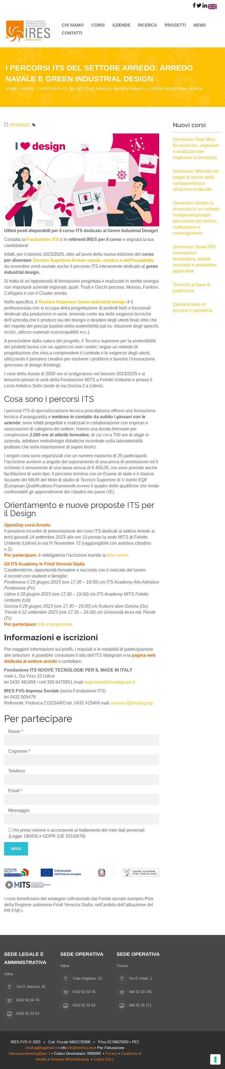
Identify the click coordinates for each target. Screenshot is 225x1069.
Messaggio (19, 810)
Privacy (111, 1053)
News (199, 25)
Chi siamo (73, 25)
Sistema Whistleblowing (70, 1059)
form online (118, 555)
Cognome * (19, 751)
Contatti (72, 33)
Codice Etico (104, 1059)
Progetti (175, 25)
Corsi (98, 25)
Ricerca (147, 25)
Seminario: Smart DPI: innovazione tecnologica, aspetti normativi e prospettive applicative (195, 258)
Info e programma (55, 624)
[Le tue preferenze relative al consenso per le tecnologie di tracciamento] (215, 1059)
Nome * (15, 731)
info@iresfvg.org (81, 1048)
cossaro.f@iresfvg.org (131, 703)
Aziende (121, 25)
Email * (15, 790)
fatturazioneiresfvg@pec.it (29, 1053)
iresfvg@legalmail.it (41, 1048)
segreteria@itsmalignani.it (109, 682)
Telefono (16, 771)
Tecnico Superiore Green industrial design (82, 302)
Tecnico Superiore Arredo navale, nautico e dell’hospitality (93, 260)
